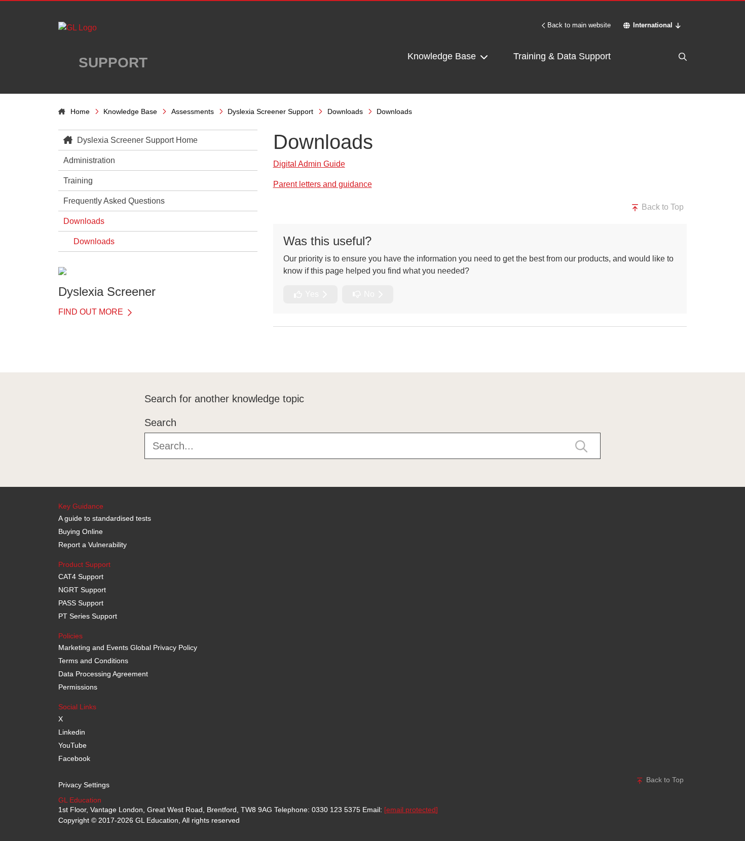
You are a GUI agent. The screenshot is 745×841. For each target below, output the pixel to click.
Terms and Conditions (93, 661)
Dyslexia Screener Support (270, 111)
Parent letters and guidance (322, 184)
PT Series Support (87, 616)
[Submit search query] (581, 445)
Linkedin (71, 732)
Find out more (91, 312)
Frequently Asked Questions (114, 201)
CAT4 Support (80, 576)
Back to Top (662, 207)
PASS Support (80, 603)
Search (160, 422)
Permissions (77, 687)
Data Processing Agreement (103, 674)
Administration (89, 160)
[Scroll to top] (55, 349)
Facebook (74, 758)
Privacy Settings (83, 785)
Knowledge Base (442, 56)
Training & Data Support (562, 56)
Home (80, 111)
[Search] (661, 56)
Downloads (345, 111)
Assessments (192, 111)
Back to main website (579, 25)
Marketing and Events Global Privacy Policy (127, 647)
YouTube (72, 745)
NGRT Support (82, 590)
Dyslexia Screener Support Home (136, 140)
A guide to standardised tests (104, 518)
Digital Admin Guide (309, 164)
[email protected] (411, 810)
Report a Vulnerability (92, 545)
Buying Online (80, 531)
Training (78, 180)
